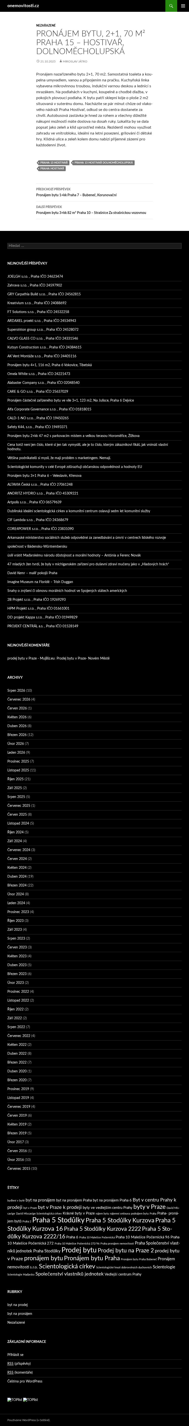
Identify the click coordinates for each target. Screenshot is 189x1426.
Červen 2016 (17, 1151)
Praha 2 (26, 1221)
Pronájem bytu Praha (92, 1258)
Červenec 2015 (18, 1169)
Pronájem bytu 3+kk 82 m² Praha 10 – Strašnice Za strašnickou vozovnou (91, 210)
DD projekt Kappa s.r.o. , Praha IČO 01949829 (42, 617)
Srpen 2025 (16, 797)
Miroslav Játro (75, 61)
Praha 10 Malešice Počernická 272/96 (77, 1243)
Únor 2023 (15, 983)
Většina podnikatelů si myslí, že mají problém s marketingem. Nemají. (59, 458)
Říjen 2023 (15, 921)
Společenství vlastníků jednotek (69, 1274)
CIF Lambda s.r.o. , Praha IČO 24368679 (37, 520)
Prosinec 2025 (18, 761)
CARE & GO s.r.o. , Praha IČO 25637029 (37, 391)
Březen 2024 (17, 885)
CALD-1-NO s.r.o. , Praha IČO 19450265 (38, 418)
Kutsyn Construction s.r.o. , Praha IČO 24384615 (44, 347)
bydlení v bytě (16, 1200)
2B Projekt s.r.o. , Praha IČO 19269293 (36, 599)
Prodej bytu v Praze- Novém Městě (83, 658)
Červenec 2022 (18, 1036)
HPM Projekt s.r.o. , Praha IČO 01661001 (38, 608)
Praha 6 (72, 1237)
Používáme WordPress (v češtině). (28, 1420)
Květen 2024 (17, 868)
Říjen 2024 (15, 832)
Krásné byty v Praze (79, 1213)
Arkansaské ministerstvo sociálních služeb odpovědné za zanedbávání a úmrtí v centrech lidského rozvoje (86, 538)
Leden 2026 (16, 752)
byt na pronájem (40, 1200)
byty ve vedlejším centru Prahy (107, 1208)
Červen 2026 (17, 708)
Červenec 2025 (18, 806)
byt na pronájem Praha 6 (112, 1200)
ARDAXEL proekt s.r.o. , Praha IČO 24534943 (41, 321)
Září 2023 (14, 929)
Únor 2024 (15, 894)
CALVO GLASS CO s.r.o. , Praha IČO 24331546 (42, 338)
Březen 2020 (17, 1080)
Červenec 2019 (18, 1107)
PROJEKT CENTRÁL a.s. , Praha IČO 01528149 (42, 626)
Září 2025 (14, 788)
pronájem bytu (43, 1258)
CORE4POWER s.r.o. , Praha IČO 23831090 (40, 529)
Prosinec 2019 (18, 1089)
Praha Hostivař (52, 168)
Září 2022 (14, 1018)
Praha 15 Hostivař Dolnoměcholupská (104, 162)
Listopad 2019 (18, 1098)
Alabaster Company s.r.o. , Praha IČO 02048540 (43, 383)
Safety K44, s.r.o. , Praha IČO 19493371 (37, 427)
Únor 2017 (15, 1142)
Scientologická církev (67, 1266)
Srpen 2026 (16, 690)
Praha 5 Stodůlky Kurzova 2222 (102, 1229)
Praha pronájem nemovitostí (117, 1243)
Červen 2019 (17, 1115)
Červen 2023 (17, 947)
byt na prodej (17, 1305)
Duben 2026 (17, 726)
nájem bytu (102, 1213)
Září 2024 (14, 841)
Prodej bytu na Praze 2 (126, 1251)
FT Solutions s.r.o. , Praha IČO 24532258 (38, 312)
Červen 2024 (17, 859)
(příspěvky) (19, 1364)
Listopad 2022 (18, 1000)
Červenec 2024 (18, 850)
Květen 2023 (17, 956)
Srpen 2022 (16, 1027)
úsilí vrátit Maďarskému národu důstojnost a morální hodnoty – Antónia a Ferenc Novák (74, 555)
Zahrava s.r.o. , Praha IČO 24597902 (34, 285)
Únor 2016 (15, 1160)
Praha (153, 1213)
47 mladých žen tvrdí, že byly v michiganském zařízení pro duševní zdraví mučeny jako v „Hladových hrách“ (88, 564)
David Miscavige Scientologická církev (39, 1213)
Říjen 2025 (15, 779)
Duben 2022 (17, 1053)
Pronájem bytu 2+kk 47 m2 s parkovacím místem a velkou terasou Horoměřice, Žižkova (73, 436)
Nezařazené (46, 25)
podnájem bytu (140, 1213)
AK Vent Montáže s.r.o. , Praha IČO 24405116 (41, 356)
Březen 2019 (17, 1133)
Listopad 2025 (18, 770)
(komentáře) (20, 1372)
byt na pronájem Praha (74, 1200)
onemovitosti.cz (23, 6)
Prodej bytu (79, 1250)
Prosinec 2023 (18, 912)
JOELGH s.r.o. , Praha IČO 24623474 (35, 276)
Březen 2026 (17, 735)
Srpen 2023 (16, 938)
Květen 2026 (17, 717)
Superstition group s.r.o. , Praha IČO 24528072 (43, 329)
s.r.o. (34, 1267)
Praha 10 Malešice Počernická (97, 1237)
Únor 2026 (15, 744)
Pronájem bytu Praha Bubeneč (139, 1259)
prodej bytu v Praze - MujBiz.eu (31, 658)
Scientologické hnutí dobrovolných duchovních (124, 1267)
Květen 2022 (17, 1045)
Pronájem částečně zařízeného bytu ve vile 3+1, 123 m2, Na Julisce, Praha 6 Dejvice (70, 400)
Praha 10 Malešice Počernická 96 (143, 1237)
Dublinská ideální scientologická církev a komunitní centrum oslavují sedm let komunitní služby (78, 511)
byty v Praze (149, 1207)
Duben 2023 (17, 965)
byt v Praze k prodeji (60, 1207)
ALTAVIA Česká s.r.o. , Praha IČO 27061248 (40, 484)
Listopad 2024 (18, 823)
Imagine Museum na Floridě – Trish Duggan (40, 582)
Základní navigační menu (183, 6)
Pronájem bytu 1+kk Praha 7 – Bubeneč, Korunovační (76, 192)
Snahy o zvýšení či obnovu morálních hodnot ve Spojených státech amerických (67, 591)
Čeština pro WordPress (24, 1381)
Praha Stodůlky (47, 1251)
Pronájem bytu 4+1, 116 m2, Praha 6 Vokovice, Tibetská (49, 365)
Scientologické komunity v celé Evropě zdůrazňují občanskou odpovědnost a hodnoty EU (74, 467)
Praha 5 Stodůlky (58, 1220)
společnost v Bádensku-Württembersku (37, 546)
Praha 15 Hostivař (54, 162)
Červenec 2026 (18, 699)
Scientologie (164, 1267)
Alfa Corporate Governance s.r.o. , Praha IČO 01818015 (49, 409)
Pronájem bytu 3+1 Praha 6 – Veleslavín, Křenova (44, 476)
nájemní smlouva (120, 1213)
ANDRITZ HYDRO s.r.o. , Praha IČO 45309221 (42, 493)
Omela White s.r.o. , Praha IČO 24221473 (38, 374)
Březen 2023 (17, 974)
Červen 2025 (17, 814)
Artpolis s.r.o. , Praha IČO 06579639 (34, 502)
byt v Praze (30, 1208)
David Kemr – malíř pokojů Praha (32, 573)
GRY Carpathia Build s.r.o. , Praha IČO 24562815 (44, 294)
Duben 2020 (17, 1071)
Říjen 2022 (15, 1009)
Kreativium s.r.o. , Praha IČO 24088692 (36, 303)
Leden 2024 (16, 903)
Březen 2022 (17, 1062)
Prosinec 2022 (18, 991)
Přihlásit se (15, 1355)
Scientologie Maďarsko (20, 1274)
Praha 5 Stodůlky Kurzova (120, 1220)
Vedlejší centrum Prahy (123, 1274)
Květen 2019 (17, 1124)
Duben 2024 (17, 876)
